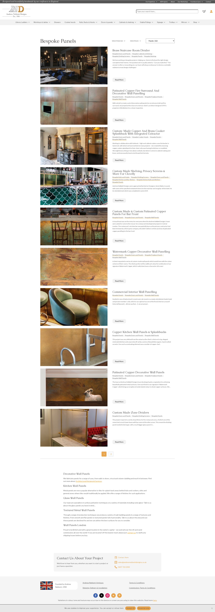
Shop (195, 22)
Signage (160, 22)
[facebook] (95, 595)
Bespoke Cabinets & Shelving (142, 54)
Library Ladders (21, 22)
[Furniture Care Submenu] (202, 1)
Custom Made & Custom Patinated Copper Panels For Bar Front (139, 213)
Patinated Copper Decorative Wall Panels (138, 372)
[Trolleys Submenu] (177, 22)
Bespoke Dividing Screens (121, 56)
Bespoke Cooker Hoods (140, 137)
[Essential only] (212, 608)
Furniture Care (196, 1)
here (155, 600)
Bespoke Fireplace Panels (153, 97)
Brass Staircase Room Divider (131, 50)
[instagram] (107, 595)
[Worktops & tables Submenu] (50, 22)
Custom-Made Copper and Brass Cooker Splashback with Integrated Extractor (138, 132)
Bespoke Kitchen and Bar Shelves (123, 180)
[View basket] (204, 11)
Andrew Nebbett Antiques (93, 583)
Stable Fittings (145, 22)
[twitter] (101, 595)
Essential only (143, 608)
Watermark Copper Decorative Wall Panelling (141, 251)
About (173, 1)
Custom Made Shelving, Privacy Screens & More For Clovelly (138, 172)
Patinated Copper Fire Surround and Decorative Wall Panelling (135, 92)
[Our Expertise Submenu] (157, 1)
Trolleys (172, 22)
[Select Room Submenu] (141, 41)
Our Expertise (150, 1)
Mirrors (184, 22)
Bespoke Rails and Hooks (120, 177)
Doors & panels (107, 22)
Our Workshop (183, 1)
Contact (208, 1)
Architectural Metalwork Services (89, 481)
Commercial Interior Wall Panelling (134, 292)
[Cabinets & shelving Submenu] (136, 22)
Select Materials (117, 41)
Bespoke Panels (137, 56)
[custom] (113, 595)
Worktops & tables (41, 22)
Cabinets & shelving (126, 22)
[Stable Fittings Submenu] (153, 22)
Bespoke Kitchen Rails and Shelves (148, 180)
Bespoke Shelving (150, 56)
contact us (131, 533)
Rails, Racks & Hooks (87, 22)
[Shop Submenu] (199, 22)
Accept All (130, 608)
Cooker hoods (70, 22)
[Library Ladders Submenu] (29, 22)
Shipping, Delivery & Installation (95, 588)
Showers (57, 22)
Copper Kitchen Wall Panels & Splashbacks (139, 332)
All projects (164, 1)
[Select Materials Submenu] (125, 41)
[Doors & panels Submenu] (115, 22)
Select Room (134, 41)
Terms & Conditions (137, 583)
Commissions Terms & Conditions (142, 588)
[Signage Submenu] (165, 22)
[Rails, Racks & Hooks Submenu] (97, 22)
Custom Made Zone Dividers (130, 412)
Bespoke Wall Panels (119, 99)
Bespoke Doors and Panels (121, 54)
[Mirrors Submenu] (189, 22)
